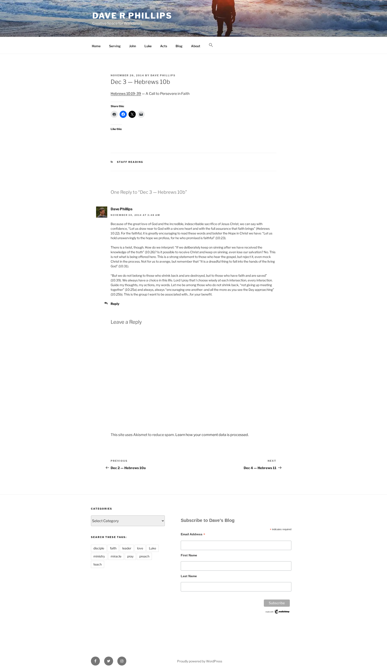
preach (144, 556)
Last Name (189, 576)
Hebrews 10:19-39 (126, 93)
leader (126, 548)
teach (97, 564)
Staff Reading (130, 162)
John (132, 46)
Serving (115, 46)
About (195, 46)
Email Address (193, 534)
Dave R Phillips (132, 16)
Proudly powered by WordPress (199, 661)
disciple (98, 548)
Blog (179, 46)
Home (96, 46)
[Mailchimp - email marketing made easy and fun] (278, 613)
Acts (163, 46)
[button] (211, 45)
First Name (189, 555)
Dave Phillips (163, 75)
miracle (116, 556)
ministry (99, 556)
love (140, 548)
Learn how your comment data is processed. (212, 435)
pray (130, 556)
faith (113, 548)
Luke (148, 46)
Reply (115, 304)
